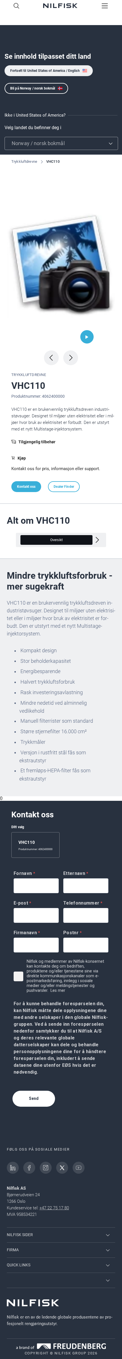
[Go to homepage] (60, 6)
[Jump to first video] (87, 337)
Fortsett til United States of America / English (45, 71)
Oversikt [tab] (56, 540)
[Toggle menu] (105, 6)
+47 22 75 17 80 (54, 1207)
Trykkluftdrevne (24, 161)
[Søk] (16, 6)
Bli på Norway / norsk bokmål (32, 88)
